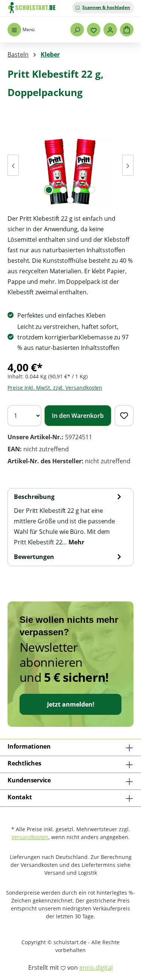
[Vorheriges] (13, 165)
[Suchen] (77, 29)
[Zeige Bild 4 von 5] (91, 190)
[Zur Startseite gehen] (45, 8)
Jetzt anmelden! (70, 704)
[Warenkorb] (127, 30)
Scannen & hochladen (106, 7)
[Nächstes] (127, 165)
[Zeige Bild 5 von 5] (70, 200)
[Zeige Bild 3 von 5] (77, 190)
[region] (70, 165)
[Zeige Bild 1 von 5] (48, 190)
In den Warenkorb (78, 415)
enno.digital (96, 967)
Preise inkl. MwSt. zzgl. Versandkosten (55, 387)
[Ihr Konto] (110, 29)
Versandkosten (30, 837)
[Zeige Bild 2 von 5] (63, 190)
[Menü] (14, 29)
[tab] (68, 519)
